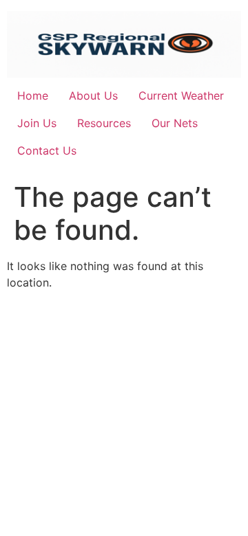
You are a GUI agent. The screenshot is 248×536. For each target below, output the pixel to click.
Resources (104, 123)
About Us (93, 95)
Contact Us (46, 150)
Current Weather (181, 95)
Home (32, 95)
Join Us (36, 123)
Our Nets (175, 123)
